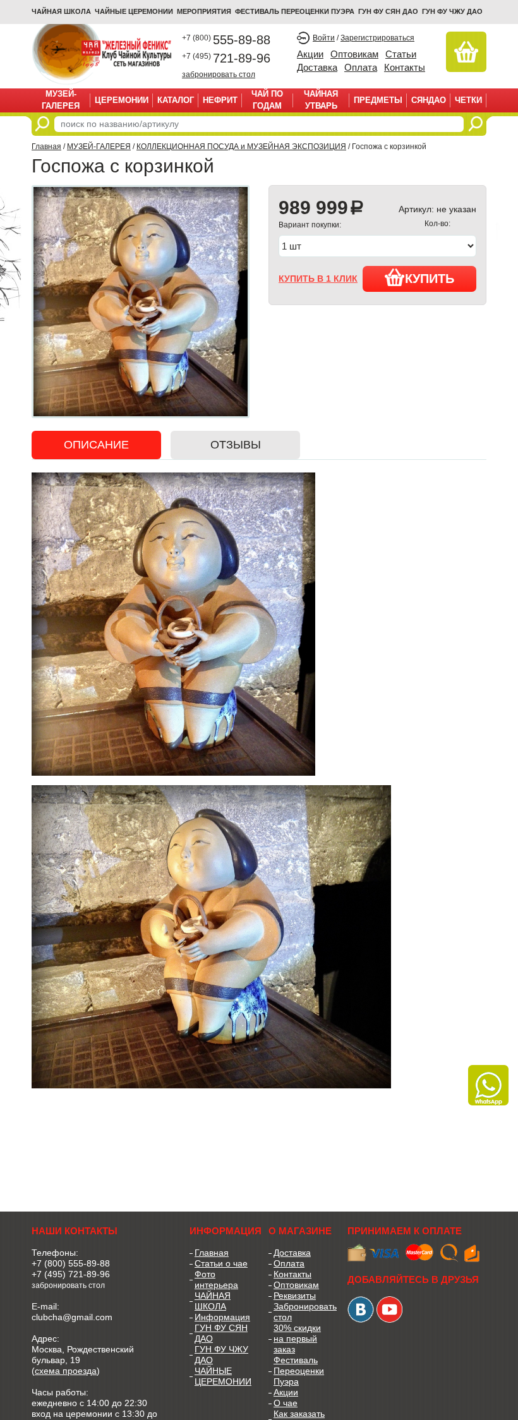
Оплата (360, 67)
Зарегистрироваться (377, 37)
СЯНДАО (428, 100)
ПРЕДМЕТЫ (378, 100)
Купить (429, 279)
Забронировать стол (301, 1311)
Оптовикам (354, 54)
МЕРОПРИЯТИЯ (204, 11)
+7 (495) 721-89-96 (71, 1274)
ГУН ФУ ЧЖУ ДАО (452, 11)
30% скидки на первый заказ (297, 1338)
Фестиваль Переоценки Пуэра (299, 1371)
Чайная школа (61, 11)
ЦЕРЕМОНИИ (121, 100)
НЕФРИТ (220, 100)
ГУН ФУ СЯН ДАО (388, 11)
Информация (222, 1317)
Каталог (175, 100)
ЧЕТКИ (468, 100)
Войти (324, 37)
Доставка (317, 67)
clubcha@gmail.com (72, 1317)
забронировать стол (218, 74)
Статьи (400, 54)
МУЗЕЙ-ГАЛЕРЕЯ (61, 100)
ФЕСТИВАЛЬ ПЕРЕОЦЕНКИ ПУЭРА (294, 11)
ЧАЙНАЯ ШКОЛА (213, 1301)
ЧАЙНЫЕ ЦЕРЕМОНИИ (134, 11)
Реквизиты (295, 1296)
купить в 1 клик (318, 279)
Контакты (404, 67)
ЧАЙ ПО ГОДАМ (267, 100)
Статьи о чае (221, 1263)
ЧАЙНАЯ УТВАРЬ (321, 100)
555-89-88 (226, 40)
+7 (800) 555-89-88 (71, 1263)
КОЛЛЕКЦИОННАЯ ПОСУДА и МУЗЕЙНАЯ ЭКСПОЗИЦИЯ (241, 146)
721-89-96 (226, 58)
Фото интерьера (216, 1279)
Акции (310, 54)
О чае (286, 1403)
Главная (46, 146)
